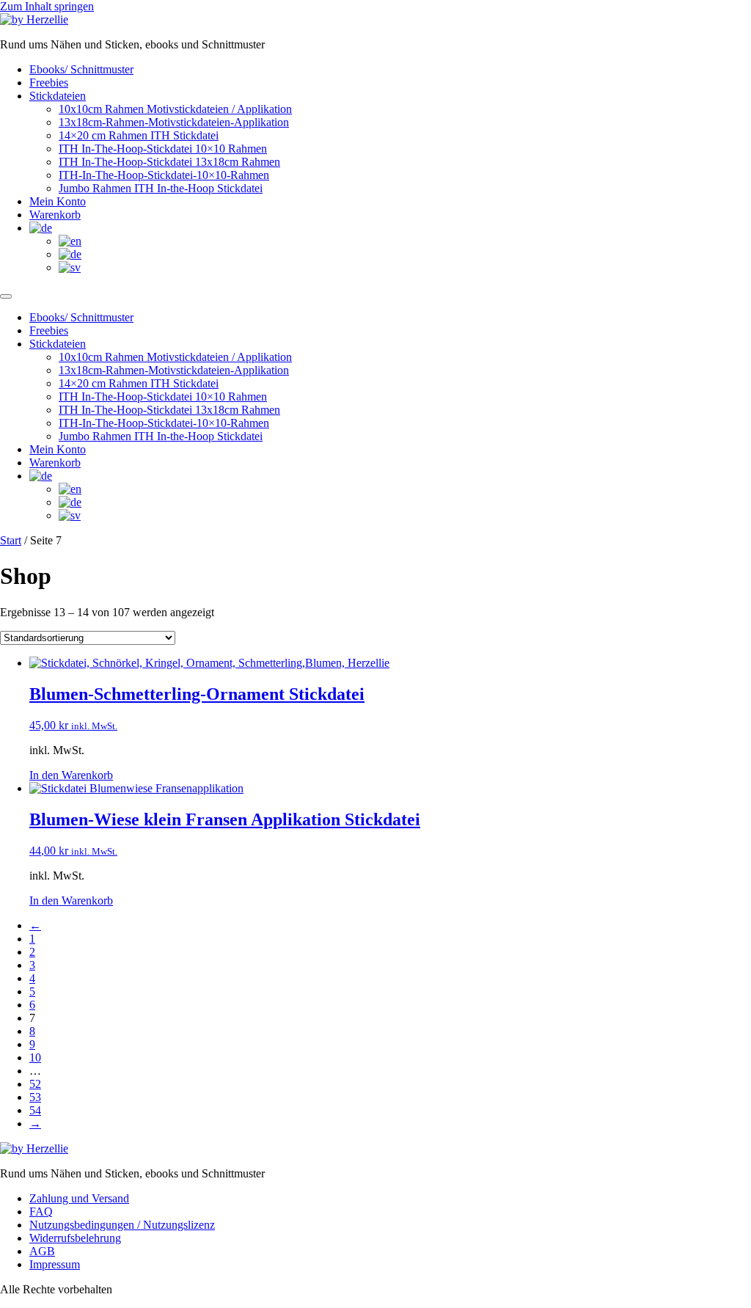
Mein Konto (57, 201)
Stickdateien (57, 95)
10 (35, 1057)
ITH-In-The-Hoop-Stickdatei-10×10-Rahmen (164, 175)
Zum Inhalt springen (47, 6)
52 (35, 1084)
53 (35, 1097)
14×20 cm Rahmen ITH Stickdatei (139, 135)
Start (10, 540)
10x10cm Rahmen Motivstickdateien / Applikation (175, 109)
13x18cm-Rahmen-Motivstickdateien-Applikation (174, 122)
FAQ (41, 1211)
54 (35, 1110)
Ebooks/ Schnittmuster (81, 69)
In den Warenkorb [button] (71, 775)
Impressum (54, 1264)
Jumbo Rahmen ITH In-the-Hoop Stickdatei (161, 188)
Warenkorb (55, 214)
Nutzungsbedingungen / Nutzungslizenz (122, 1225)
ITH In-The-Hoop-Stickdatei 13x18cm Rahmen (169, 162)
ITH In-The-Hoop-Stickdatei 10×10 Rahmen (163, 148)
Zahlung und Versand (79, 1198)
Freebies (48, 82)
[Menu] (6, 296)
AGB (42, 1251)
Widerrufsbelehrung (75, 1238)
